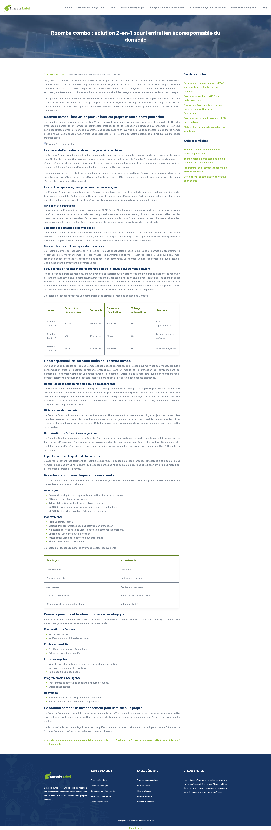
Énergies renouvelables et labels (167, 7)
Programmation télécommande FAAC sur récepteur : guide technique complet (204, 86)
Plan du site (135, 828)
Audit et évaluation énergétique (127, 7)
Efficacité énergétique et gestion (208, 7)
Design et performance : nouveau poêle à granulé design (147, 740)
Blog (265, 7)
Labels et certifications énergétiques (85, 7)
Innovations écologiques (244, 7)
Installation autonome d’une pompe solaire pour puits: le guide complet (77, 742)
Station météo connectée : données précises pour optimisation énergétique (203, 108)
